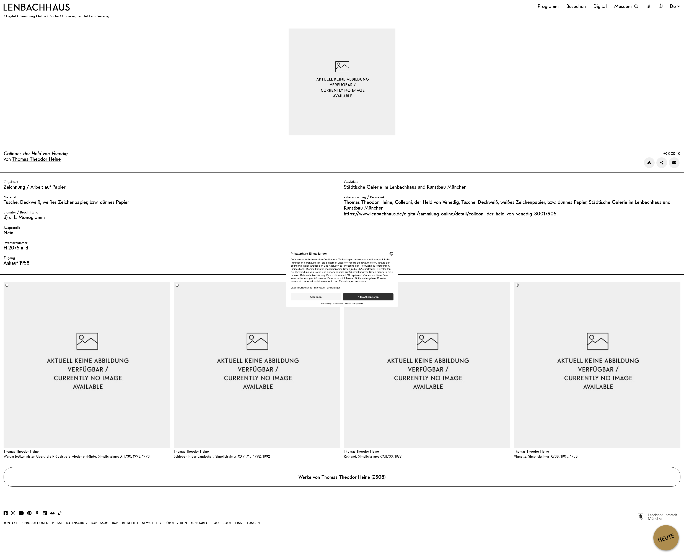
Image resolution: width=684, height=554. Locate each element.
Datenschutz (77, 523)
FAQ (216, 523)
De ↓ (675, 6)
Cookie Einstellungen (241, 523)
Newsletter (151, 523)
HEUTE (666, 537)
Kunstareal (200, 523)
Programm (548, 6)
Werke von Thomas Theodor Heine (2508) (342, 477)
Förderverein (176, 523)
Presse (57, 523)
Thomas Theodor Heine (36, 159)
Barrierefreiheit (125, 523)
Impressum (100, 523)
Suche (54, 16)
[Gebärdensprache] (648, 6)
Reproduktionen (34, 523)
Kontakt (10, 523)
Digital (11, 16)
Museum (623, 6)
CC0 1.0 (673, 153)
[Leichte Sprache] (660, 6)
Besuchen (576, 6)
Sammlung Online (32, 16)
